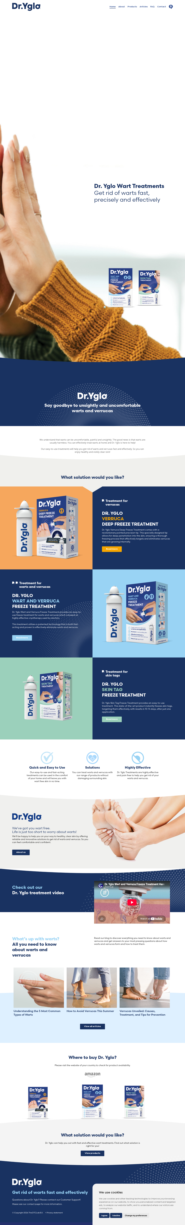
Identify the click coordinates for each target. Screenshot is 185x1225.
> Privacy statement (54, 1212)
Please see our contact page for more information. (37, 1204)
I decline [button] (116, 1215)
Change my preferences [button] (136, 1215)
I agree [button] (104, 1215)
